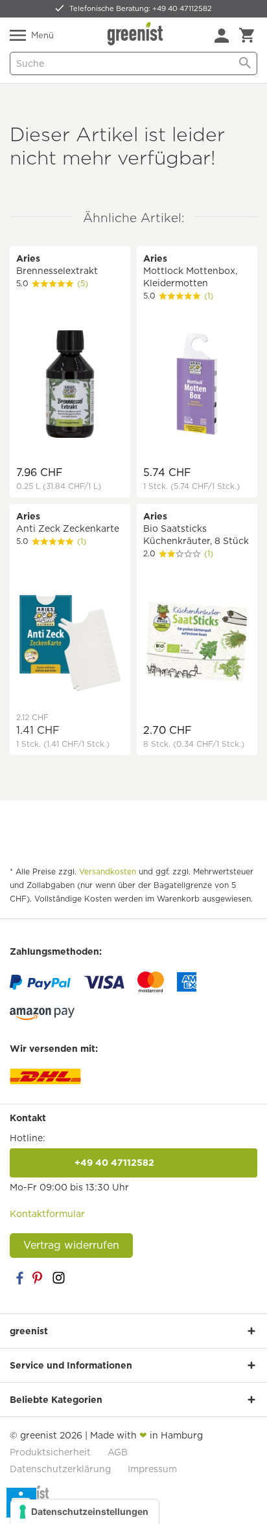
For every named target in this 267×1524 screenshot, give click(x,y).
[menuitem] (221, 35)
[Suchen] (245, 63)
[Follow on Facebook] (19, 1278)
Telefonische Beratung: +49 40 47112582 (140, 8)
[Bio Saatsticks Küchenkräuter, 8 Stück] (197, 643)
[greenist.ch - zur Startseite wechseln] (136, 33)
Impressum (152, 1469)
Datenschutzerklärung (60, 1469)
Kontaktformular (47, 1214)
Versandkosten (107, 871)
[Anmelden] (221, 35)
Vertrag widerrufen (71, 1245)
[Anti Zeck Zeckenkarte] (70, 643)
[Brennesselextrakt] (70, 385)
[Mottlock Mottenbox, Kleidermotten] (197, 385)
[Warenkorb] (246, 35)
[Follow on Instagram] (58, 1278)
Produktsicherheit (50, 1452)
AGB (118, 1452)
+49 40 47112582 (133, 1162)
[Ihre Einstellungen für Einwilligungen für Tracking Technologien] (84, 1511)
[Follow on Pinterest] (39, 1278)
